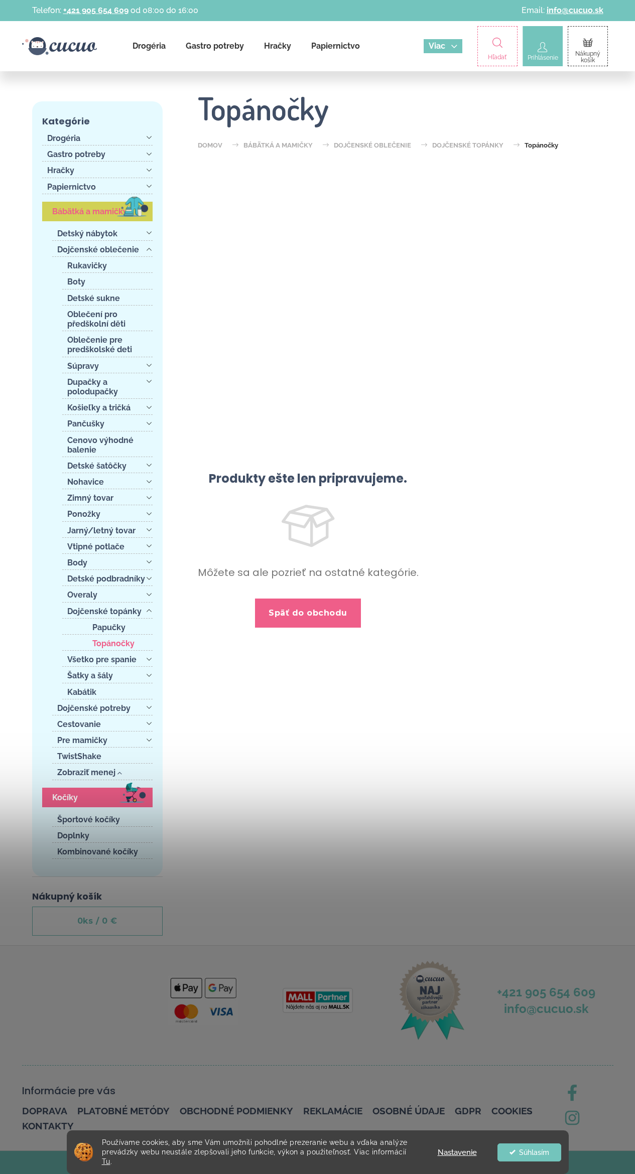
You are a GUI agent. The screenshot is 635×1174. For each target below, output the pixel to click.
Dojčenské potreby (94, 708)
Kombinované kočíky (97, 851)
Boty (76, 281)
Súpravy (83, 366)
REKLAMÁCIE (332, 1110)
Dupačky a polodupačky (92, 386)
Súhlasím (534, 1152)
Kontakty (48, 1125)
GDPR (468, 1110)
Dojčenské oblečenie (98, 249)
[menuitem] (149, 46)
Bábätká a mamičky (90, 211)
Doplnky (73, 835)
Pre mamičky (82, 740)
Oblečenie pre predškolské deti (99, 344)
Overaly (82, 595)
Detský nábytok (87, 233)
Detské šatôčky (96, 466)
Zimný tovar (90, 498)
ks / (97, 921)
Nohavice (85, 482)
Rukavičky (87, 265)
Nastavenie (457, 1152)
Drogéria (63, 138)
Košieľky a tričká (99, 407)
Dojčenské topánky (104, 611)
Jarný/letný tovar (101, 530)
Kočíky (65, 797)
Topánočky (113, 643)
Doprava (44, 1110)
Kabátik (81, 692)
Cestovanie (79, 724)
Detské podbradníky (106, 578)
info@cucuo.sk (575, 10)
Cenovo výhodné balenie (100, 445)
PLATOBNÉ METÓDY (123, 1110)
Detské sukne (93, 298)
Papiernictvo (71, 187)
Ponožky (83, 514)
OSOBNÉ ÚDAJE (408, 1110)
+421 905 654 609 (96, 10)
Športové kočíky (88, 819)
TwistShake (79, 756)
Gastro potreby (76, 154)
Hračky (60, 170)
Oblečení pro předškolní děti (96, 319)
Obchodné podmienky (236, 1110)
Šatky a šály (90, 675)
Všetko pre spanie (102, 659)
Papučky (108, 627)
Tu (106, 1161)
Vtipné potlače (95, 546)
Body (77, 562)
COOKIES (512, 1110)
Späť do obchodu (308, 613)
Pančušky (85, 423)
